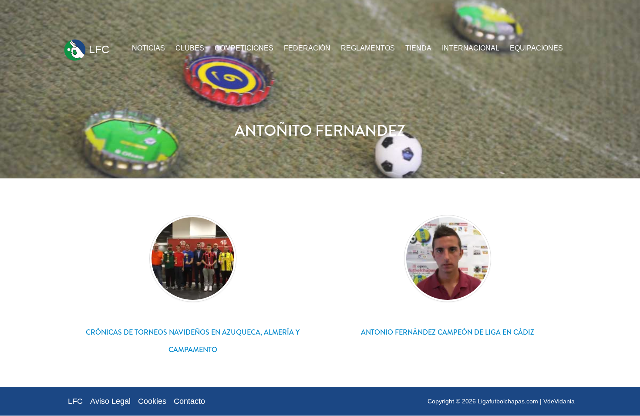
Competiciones (244, 48)
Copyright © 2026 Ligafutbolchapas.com (483, 401)
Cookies (152, 401)
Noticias (148, 48)
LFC (97, 49)
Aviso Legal (110, 401)
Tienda (418, 48)
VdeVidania (559, 401)
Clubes (189, 48)
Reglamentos (368, 48)
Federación (307, 48)
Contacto (189, 401)
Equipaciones (536, 48)
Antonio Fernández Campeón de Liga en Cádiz (447, 332)
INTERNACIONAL (470, 48)
